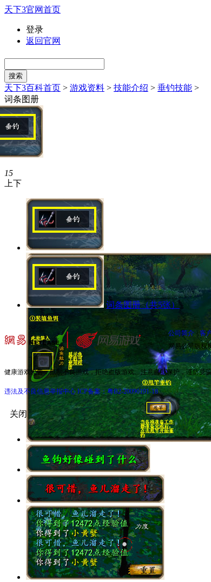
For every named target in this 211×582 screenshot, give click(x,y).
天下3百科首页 (32, 87)
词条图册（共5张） (143, 304)
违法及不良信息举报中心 (40, 391)
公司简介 (181, 333)
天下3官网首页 (32, 9)
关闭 (18, 413)
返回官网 (43, 40)
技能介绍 (131, 87)
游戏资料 (87, 87)
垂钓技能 (174, 87)
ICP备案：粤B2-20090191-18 (117, 391)
